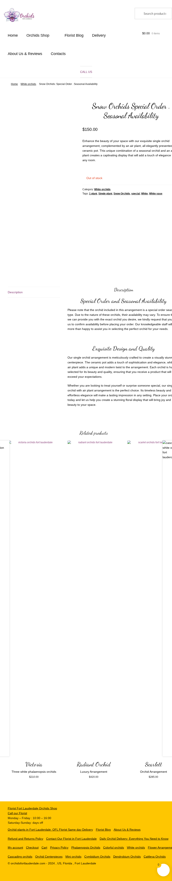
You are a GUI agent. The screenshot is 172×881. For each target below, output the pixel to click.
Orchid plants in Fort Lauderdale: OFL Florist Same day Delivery (50, 829)
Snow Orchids (121, 193)
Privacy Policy (59, 847)
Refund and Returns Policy (25, 838)
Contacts (58, 54)
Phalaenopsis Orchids (85, 847)
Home (13, 35)
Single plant (105, 193)
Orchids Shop (37, 35)
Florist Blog (74, 35)
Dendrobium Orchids (127, 856)
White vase (155, 193)
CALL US (86, 72)
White (144, 193)
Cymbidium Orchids (97, 856)
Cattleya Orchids (155, 856)
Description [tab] (15, 292)
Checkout (32, 847)
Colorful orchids (113, 847)
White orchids (28, 84)
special (135, 193)
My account (15, 847)
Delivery (99, 35)
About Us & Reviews (25, 54)
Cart (44, 847)
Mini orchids (73, 856)
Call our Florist (17, 813)
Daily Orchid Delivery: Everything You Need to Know (134, 838)
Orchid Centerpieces (49, 856)
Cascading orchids (20, 856)
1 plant (93, 193)
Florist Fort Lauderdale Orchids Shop (32, 808)
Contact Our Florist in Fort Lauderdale (71, 838)
